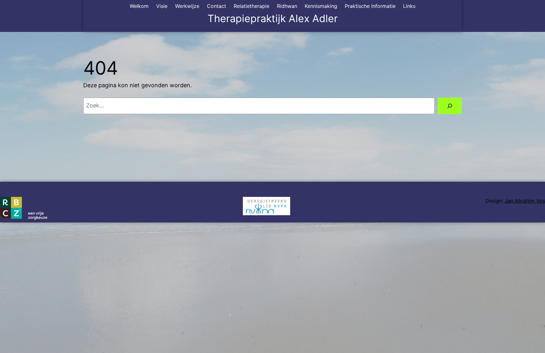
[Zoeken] (450, 106)
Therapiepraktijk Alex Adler (273, 18)
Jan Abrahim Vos (525, 201)
